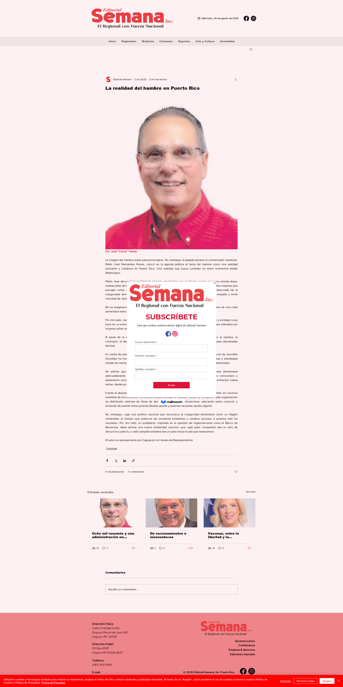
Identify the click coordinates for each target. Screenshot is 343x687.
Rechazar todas (305, 681)
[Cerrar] (339, 681)
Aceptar (327, 681)
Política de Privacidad (53, 682)
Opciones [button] (285, 681)
